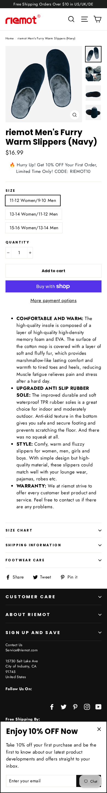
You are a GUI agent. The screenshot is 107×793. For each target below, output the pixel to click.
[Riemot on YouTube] (98, 706)
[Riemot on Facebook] (52, 706)
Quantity (17, 242)
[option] (43, 84)
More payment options (53, 300)
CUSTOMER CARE (30, 597)
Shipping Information (33, 545)
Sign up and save (33, 632)
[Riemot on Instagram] (87, 706)
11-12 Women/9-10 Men (33, 200)
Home (9, 38)
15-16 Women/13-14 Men (34, 228)
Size (10, 191)
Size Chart (19, 530)
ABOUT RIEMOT (27, 614)
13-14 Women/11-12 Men (34, 214)
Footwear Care (25, 560)
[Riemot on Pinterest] (75, 706)
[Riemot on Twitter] (64, 706)
